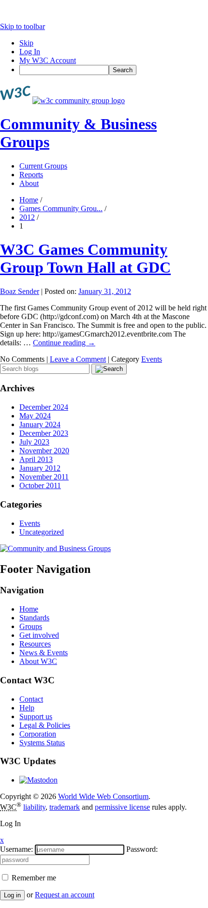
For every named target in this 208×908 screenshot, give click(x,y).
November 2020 (44, 450)
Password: (142, 849)
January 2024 (39, 424)
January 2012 (39, 468)
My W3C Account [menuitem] (47, 60)
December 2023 (43, 433)
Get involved (39, 635)
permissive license (122, 807)
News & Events (43, 652)
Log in (12, 895)
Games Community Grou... (61, 208)
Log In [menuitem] (29, 51)
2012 (27, 217)
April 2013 (36, 459)
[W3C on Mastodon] (38, 780)
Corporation (37, 734)
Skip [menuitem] (26, 43)
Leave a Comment (78, 359)
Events (151, 359)
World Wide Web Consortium (103, 796)
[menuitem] (113, 70)
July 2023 (34, 442)
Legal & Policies (44, 725)
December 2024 (43, 407)
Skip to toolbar (22, 26)
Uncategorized (41, 532)
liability (34, 807)
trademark (64, 807)
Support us (35, 716)
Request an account (64, 895)
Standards (34, 618)
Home (28, 200)
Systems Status (42, 743)
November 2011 (44, 477)
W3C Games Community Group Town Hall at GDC (85, 258)
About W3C (38, 661)
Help (26, 708)
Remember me (33, 878)
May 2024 (35, 416)
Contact (31, 699)
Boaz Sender (19, 291)
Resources (35, 644)
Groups (30, 626)
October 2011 (40, 485)
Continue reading (64, 343)
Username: (16, 849)
